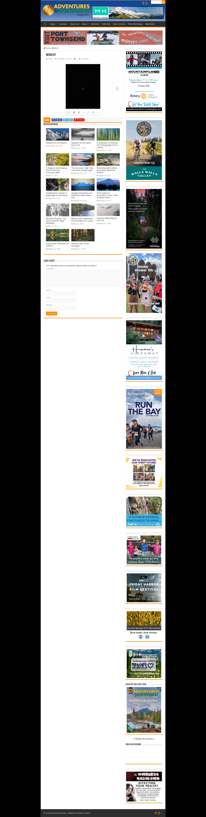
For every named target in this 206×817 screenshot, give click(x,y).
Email (48, 297)
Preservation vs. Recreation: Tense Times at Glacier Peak (107, 195)
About (84, 24)
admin (50, 59)
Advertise (95, 24)
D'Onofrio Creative (83, 813)
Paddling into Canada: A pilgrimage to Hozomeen (56, 194)
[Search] (163, 2)
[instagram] (146, 3)
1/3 (69, 112)
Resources (75, 24)
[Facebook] (143, 3)
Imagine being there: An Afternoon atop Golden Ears (81, 195)
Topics (52, 24)
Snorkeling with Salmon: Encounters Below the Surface (107, 170)
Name (49, 290)
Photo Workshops (135, 24)
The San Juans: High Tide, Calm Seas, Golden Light (82, 169)
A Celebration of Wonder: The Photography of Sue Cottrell (107, 145)
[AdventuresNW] (66, 10)
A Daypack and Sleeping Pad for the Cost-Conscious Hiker (56, 170)
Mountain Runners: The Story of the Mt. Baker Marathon (56, 220)
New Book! (149, 24)
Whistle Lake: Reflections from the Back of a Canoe (82, 219)
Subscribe (106, 24)
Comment (50, 269)
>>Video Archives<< (144, 738)
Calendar (63, 24)
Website (49, 305)
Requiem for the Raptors (56, 143)
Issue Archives (119, 24)
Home (45, 23)
